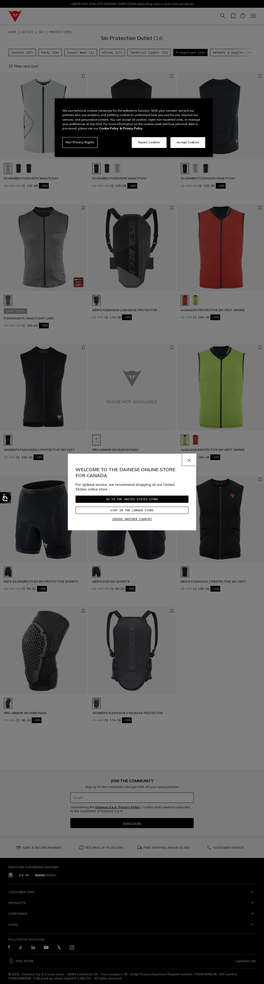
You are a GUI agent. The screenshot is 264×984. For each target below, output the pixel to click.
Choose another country (132, 519)
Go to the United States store (132, 499)
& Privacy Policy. (131, 128)
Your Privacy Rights (80, 142)
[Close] (189, 459)
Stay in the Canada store (132, 510)
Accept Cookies (188, 142)
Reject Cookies (149, 142)
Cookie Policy (108, 128)
